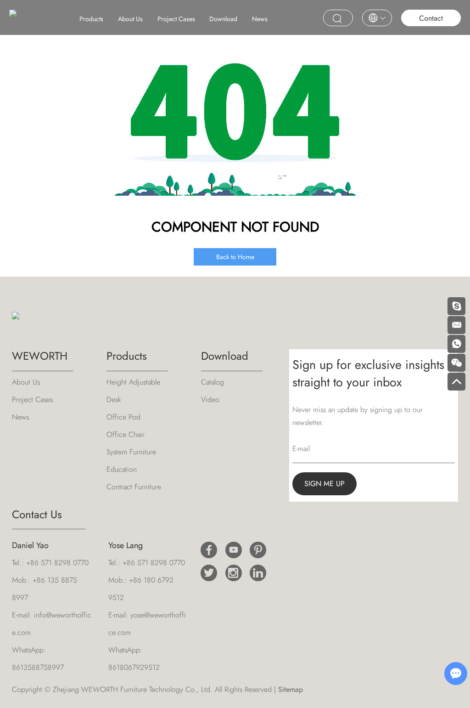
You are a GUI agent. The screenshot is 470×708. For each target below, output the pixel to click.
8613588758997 (38, 667)
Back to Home (235, 256)
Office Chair (125, 434)
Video (210, 399)
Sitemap (290, 689)
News (260, 18)
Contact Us (37, 514)
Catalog (212, 382)
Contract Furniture (133, 486)
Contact (431, 18)
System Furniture (131, 452)
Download (223, 18)
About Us (130, 18)
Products (91, 18)
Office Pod (123, 417)
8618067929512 (134, 667)
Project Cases (176, 18)
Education (121, 469)
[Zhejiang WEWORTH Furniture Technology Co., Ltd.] (13, 17)
